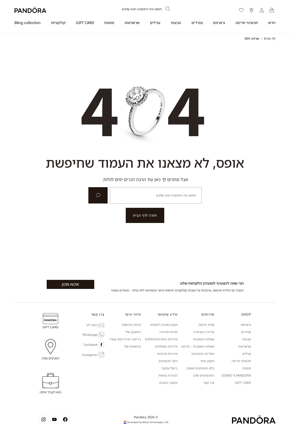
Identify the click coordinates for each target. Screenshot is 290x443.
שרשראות (132, 22)
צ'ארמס (219, 22)
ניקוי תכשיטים (168, 361)
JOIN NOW (70, 284)
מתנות (109, 22)
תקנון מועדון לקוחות (164, 324)
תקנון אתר (207, 361)
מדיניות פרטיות (167, 353)
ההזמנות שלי (132, 346)
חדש (272, 22)
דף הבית (270, 38)
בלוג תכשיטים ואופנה (200, 368)
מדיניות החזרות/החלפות (161, 339)
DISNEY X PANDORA (236, 375)
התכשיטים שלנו (203, 375)
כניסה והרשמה (131, 324)
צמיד (247, 332)
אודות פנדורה (169, 332)
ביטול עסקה (170, 368)
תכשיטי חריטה (246, 22)
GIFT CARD (85, 22)
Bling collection (27, 22)
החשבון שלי (133, 332)
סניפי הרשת (206, 324)
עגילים (155, 22)
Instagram (89, 355)
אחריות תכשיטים (202, 353)
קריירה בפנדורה (203, 332)
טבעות (176, 22)
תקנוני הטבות (168, 382)
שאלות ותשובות (203, 339)
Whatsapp (89, 334)
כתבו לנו (91, 325)
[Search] (167, 9)
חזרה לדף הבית (145, 215)
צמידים (197, 22)
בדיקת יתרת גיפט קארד (125, 339)
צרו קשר (208, 382)
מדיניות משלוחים (166, 346)
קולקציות (58, 22)
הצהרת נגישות (168, 375)
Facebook (90, 344)
